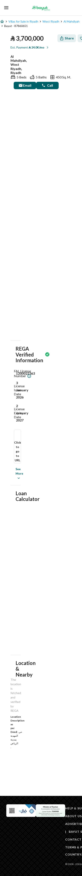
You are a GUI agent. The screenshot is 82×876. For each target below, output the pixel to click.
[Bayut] (41, 8)
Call (50, 85)
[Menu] (6, 7)
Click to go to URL (17, 451)
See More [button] (13, 473)
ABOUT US (73, 816)
